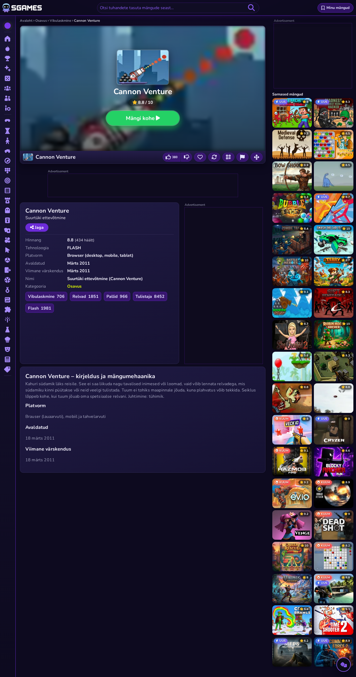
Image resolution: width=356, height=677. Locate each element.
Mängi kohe (140, 118)
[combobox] (178, 8)
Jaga (39, 227)
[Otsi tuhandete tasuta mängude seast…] (251, 8)
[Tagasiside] (242, 157)
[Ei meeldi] (186, 157)
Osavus (74, 286)
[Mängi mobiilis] (228, 157)
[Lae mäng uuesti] (214, 157)
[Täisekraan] (257, 157)
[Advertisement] (143, 185)
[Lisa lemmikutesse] (200, 157)
